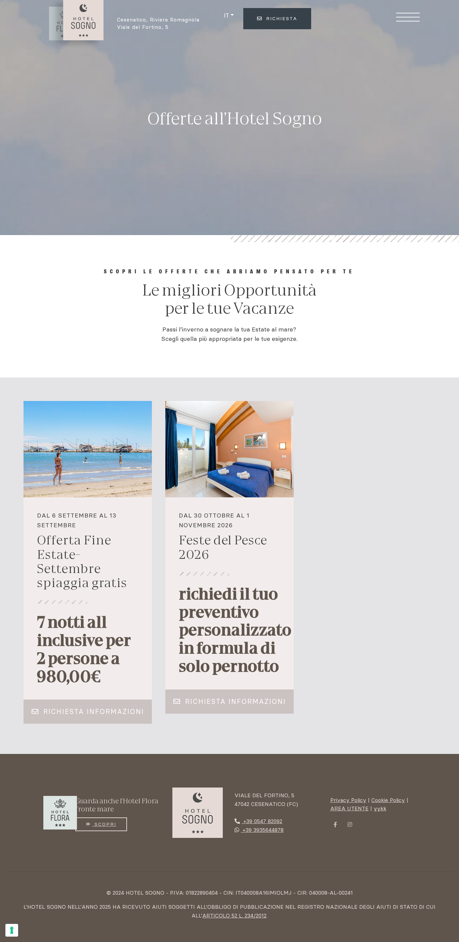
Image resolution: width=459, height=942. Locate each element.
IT (226, 15)
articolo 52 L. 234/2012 (234, 915)
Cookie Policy (388, 800)
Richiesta (280, 18)
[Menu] (407, 19)
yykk (380, 808)
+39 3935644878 (262, 830)
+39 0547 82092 (262, 821)
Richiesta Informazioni (92, 712)
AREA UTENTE (349, 808)
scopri (104, 824)
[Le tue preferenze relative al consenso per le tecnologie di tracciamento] (11, 930)
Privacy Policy (348, 800)
